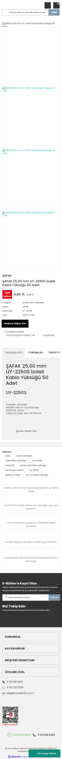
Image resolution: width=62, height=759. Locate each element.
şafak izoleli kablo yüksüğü (33, 465)
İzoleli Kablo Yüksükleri (33, 302)
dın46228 (9, 465)
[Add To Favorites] (13, 332)
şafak (7, 455)
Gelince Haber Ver (15, 323)
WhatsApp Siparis (46, 753)
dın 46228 (37, 460)
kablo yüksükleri (24, 455)
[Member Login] (48, 5)
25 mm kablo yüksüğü (37, 475)
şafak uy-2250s (12, 475)
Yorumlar (35, 352)
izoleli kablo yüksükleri (15, 460)
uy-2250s (34, 470)
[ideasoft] (14, 756)
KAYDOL (54, 597)
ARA (54, 12)
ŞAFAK (7, 276)
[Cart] (56, 5)
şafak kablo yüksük (14, 470)
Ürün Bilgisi (13, 352)
